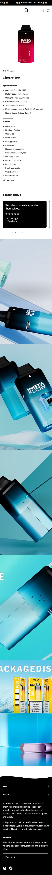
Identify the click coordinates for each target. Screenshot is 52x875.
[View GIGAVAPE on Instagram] (5, 868)
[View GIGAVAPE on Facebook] (11, 868)
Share (10, 180)
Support (6, 795)
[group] (26, 214)
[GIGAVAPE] (26, 10)
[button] (42, 10)
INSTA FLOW (8, 71)
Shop (5, 786)
